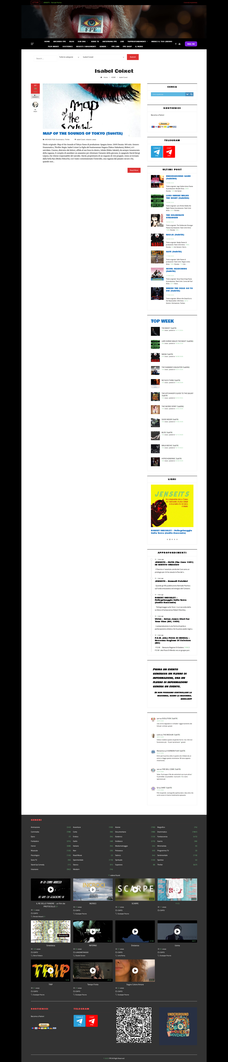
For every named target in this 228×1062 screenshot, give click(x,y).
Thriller (67, 139)
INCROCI (92, 903)
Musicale (51, 850)
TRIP (51, 984)
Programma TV (177, 850)
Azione (135, 827)
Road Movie (93, 855)
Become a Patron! (157, 115)
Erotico (93, 836)
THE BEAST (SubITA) (169, 328)
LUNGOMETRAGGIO (81, 952)
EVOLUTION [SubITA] (170, 718)
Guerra (177, 841)
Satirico (135, 855)
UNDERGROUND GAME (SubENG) (178, 177)
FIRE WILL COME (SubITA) (171, 769)
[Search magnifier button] (191, 94)
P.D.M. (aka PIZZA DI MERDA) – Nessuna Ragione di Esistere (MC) (173, 640)
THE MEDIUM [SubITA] (171, 734)
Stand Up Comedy (51, 864)
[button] (167, 539)
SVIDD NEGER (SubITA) (170, 419)
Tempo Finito (92, 984)
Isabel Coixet (81, 139)
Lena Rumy (121, 955)
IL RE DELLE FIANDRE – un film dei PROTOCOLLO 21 (50, 905)
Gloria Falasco (38, 955)
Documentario (135, 832)
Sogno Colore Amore (135, 984)
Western (93, 869)
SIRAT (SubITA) (166, 787)
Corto (93, 832)
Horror (51, 846)
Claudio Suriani (80, 955)
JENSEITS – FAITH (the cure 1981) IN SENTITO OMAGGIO (174, 563)
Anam (35, 111)
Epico (51, 836)
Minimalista (177, 846)
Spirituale (135, 860)
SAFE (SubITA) (174, 251)
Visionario (51, 869)
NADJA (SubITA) (175, 234)
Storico (93, 864)
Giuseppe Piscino (81, 913)
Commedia (51, 832)
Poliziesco (135, 850)
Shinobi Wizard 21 (39, 916)
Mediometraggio (135, 846)
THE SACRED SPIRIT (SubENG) (173, 406)
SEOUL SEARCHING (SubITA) (176, 270)
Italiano (93, 846)
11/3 (177, 903)
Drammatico (60, 139)
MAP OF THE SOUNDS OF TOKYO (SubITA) (83, 133)
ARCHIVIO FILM (50, 139)
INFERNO (93, 945)
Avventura (93, 827)
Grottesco (135, 841)
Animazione (51, 827)
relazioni (89, 139)
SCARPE (135, 903)
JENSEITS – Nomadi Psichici (53, 2)
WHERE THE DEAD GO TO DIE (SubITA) (179, 289)
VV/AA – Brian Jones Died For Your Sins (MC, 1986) (172, 620)
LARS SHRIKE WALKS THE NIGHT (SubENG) (177, 197)
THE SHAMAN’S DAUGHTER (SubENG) (176, 367)
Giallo (93, 841)
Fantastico (51, 841)
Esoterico (135, 836)
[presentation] (41, 1)
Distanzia (135, 945)
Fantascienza (177, 836)
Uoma (177, 945)
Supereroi (135, 864)
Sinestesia (50, 945)
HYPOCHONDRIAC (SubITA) (172, 458)
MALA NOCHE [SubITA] (170, 445)
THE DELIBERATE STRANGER (175, 216)
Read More (134, 170)
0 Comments (35, 96)
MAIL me (191, 44)
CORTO (35, 913)
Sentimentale (177, 855)
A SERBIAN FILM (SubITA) (175, 751)
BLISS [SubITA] (167, 432)
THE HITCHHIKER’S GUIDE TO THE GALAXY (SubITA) (177, 394)
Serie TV (51, 860)
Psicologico (51, 855)
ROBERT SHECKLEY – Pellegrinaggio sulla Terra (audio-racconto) (170, 600)
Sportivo (177, 860)
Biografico (177, 827)
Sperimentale (93, 860)
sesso (94, 139)
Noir (93, 850)
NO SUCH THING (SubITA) (171, 380)
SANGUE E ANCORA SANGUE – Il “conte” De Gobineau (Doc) (168, 532)
